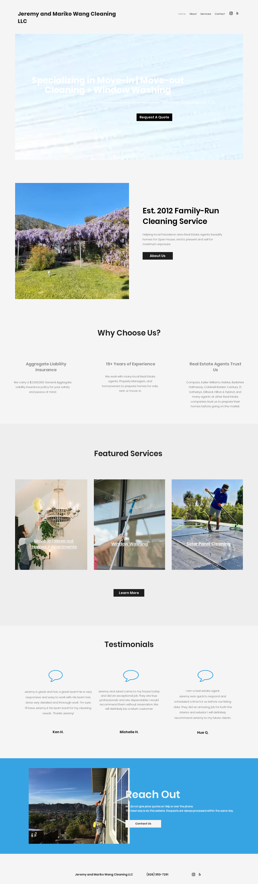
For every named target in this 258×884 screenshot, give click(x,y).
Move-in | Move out (54, 541)
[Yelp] (237, 13)
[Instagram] (231, 13)
